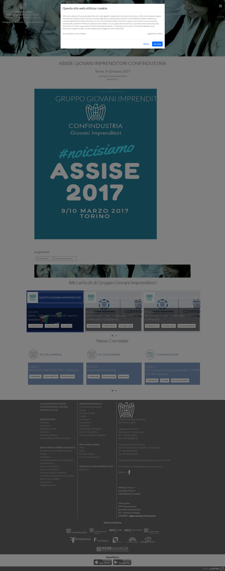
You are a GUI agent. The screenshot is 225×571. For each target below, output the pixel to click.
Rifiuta (146, 44)
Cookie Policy (119, 29)
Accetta (157, 44)
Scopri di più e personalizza (74, 33)
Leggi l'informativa (155, 33)
